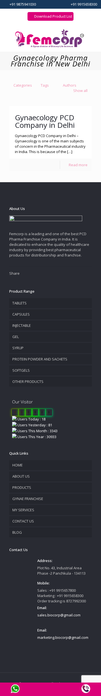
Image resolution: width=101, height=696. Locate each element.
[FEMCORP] (50, 38)
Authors (69, 85)
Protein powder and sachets (39, 359)
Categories (22, 85)
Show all (80, 90)
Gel (15, 336)
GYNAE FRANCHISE (27, 498)
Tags (45, 85)
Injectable (21, 325)
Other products (27, 381)
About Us (21, 476)
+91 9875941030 (23, 4)
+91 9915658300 (84, 4)
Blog (17, 532)
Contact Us (23, 521)
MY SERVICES (23, 509)
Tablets (19, 303)
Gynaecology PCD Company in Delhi (45, 121)
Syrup (18, 347)
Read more (78, 164)
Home (17, 465)
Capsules (21, 314)
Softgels (21, 370)
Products (21, 487)
